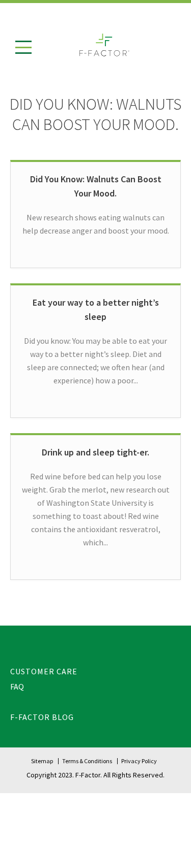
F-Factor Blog (42, 717)
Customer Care (43, 671)
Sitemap (42, 761)
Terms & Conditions (87, 761)
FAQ (17, 686)
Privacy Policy (139, 761)
